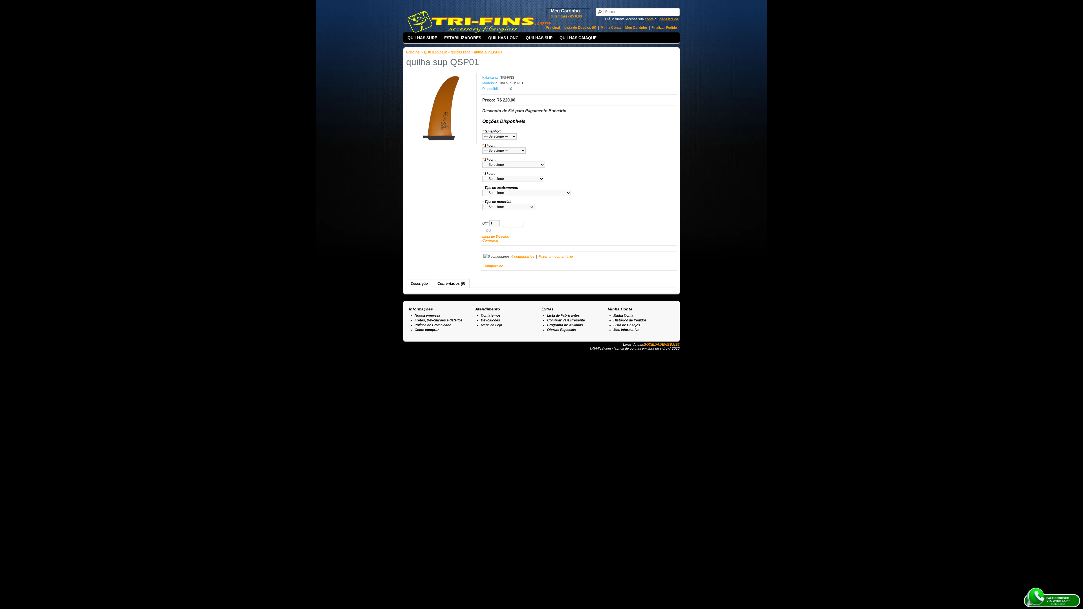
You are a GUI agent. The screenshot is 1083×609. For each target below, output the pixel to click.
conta (649, 19)
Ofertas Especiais (561, 330)
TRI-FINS (507, 78)
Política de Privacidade (433, 325)
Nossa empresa (427, 315)
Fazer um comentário (556, 257)
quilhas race (460, 52)
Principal (553, 28)
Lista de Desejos (495, 237)
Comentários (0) (451, 283)
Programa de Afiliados (565, 325)
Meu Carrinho (636, 28)
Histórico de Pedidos (630, 320)
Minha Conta (611, 28)
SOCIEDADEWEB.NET (662, 345)
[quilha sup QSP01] (441, 139)
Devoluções (490, 320)
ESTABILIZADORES (462, 38)
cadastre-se (669, 19)
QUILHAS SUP (539, 38)
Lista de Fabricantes (563, 315)
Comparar (490, 240)
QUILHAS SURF (422, 38)
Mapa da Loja (491, 325)
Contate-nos (491, 315)
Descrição (419, 283)
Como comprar (427, 330)
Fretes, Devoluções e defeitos (439, 320)
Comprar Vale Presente (566, 320)
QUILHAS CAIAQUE (578, 38)
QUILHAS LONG (503, 38)
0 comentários (522, 257)
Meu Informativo (626, 330)
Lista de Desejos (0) (580, 28)
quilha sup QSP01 (488, 52)
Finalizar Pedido (664, 28)
